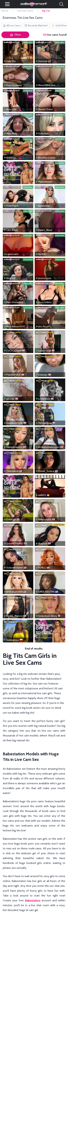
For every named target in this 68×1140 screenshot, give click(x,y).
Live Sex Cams (25, 10)
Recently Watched (37, 25)
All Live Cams (13, 25)
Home (4, 10)
